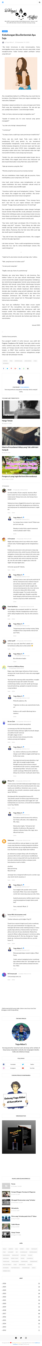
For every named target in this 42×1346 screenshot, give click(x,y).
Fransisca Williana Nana (16, 666)
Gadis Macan (15, 1224)
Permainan (24, 1261)
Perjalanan (15, 1261)
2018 (21, 1310)
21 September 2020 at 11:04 (22, 576)
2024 (21, 1290)
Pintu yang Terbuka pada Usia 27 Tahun (23, 1216)
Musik (22, 1258)
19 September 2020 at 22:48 (26, 606)
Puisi (35, 360)
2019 (21, 1307)
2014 (21, 1323)
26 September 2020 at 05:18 (22, 815)
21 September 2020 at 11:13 (22, 749)
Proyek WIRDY (7, 1264)
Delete (13, 512)
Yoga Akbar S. (10, 42)
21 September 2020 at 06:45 (23, 721)
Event (22, 1249)
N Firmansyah (12, 973)
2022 (21, 1297)
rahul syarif (11, 641)
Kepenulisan (18, 360)
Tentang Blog (15, 1267)
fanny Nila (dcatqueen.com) (17, 914)
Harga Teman (7, 421)
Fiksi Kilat (34, 1249)
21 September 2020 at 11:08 (22, 698)
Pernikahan (33, 1261)
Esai (16, 1249)
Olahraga (30, 1258)
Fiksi (11, 360)
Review (30, 1264)
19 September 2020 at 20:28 (24, 538)
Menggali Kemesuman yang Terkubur (23, 1200)
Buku (4, 1249)
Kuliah (30, 1255)
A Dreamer (11, 538)
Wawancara (6, 1270)
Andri (9, 490)
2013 (21, 1327)
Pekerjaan (6, 1261)
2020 (21, 1303)
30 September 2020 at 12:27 (22, 887)
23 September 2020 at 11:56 (23, 781)
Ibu (17, 1252)
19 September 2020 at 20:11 (22, 519)
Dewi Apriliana (13, 606)
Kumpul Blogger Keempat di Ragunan (23, 1192)
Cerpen (5, 360)
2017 (21, 1313)
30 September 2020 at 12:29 (22, 950)
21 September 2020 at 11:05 (22, 625)
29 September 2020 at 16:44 (22, 840)
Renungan (22, 1264)
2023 (21, 1293)
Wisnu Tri (11, 781)
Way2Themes (17, 1342)
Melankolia (14, 1208)
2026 (21, 1283)
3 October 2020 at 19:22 (24, 973)
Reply (9, 512)
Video (33, 1267)
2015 (21, 1320)
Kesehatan (15, 1255)
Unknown (11, 840)
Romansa (6, 363)
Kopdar (23, 1255)
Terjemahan (25, 1267)
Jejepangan (23, 1252)
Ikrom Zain (11, 721)
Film (4, 1252)
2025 (21, 1287)
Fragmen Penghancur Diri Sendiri (12, 343)
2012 (21, 1330)
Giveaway (10, 1252)
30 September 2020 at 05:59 (16, 916)
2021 (21, 1300)
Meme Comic (14, 1258)
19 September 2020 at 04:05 (20, 490)
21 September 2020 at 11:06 (22, 655)
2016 (21, 1317)
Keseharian (28, 360)
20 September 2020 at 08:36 (24, 641)
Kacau (13, 1184)
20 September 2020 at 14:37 (16, 668)
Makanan (6, 1258)
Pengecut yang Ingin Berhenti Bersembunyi (19, 476)
